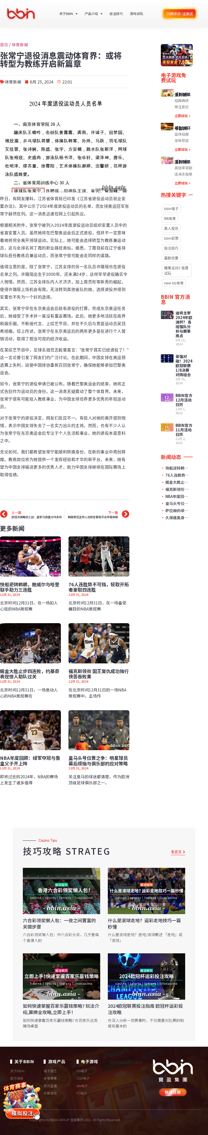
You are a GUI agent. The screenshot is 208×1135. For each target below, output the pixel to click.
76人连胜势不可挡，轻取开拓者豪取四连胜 (98, 587)
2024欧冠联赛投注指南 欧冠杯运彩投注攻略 (145, 1008)
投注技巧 (116, 13)
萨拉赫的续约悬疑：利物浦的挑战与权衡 (178, 510)
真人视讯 (171, 228)
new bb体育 (174, 283)
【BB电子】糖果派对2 (183, 94)
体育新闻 (20, 44)
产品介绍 (91, 13)
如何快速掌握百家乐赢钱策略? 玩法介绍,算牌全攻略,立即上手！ (61, 1008)
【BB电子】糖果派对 (183, 161)
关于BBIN (66, 13)
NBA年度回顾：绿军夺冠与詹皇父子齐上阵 (30, 760)
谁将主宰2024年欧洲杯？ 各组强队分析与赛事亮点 (184, 324)
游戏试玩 (136, 13)
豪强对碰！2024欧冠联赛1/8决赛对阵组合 (184, 365)
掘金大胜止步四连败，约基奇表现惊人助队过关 (29, 674)
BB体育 (170, 218)
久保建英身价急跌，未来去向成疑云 (178, 517)
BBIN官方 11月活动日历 (184, 430)
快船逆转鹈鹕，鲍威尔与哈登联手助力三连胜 (29, 587)
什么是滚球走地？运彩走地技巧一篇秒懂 (144, 923)
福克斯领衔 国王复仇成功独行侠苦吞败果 (98, 674)
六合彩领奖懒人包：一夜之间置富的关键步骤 (59, 923)
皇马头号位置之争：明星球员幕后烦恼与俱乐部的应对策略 (98, 760)
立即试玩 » (182, 115)
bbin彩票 (171, 238)
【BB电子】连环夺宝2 (183, 128)
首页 (4, 44)
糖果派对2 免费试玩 (176, 270)
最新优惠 (171, 258)
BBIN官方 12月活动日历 (184, 400)
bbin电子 (171, 208)
